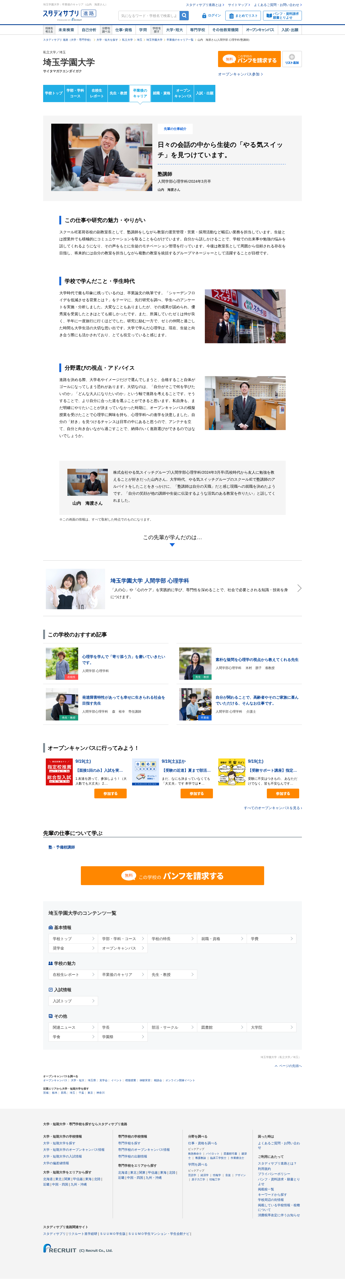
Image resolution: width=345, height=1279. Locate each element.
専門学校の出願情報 (132, 1156)
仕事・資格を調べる (202, 1143)
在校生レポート (97, 93)
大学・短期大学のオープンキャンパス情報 (74, 1150)
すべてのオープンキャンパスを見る (272, 808)
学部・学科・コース (119, 939)
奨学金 (58, 948)
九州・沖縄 (79, 1184)
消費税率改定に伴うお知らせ (279, 1215)
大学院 (256, 1027)
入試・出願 (290, 30)
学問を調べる (198, 1164)
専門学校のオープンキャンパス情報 (144, 1150)
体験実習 (145, 1080)
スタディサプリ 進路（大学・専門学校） (67, 39)
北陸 (97, 1179)
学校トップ (54, 93)
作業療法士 (237, 1157)
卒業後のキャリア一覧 (180, 39)
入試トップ (62, 1001)
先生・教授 (118, 93)
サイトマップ (237, 5)
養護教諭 (200, 1157)
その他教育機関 (225, 30)
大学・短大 (175, 30)
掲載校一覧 (266, 1189)
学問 (143, 30)
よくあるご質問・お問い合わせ (276, 5)
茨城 (46, 1092)
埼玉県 (92, 1080)
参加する (110, 794)
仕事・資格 (124, 30)
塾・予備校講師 (62, 847)
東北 (58, 1179)
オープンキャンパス (260, 30)
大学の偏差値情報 (56, 1163)
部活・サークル (165, 1027)
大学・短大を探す (107, 39)
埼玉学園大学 (154, 39)
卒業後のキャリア (140, 93)
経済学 (205, 1175)
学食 (56, 1037)
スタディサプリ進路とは (204, 5)
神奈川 (100, 1092)
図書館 (207, 1027)
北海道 (48, 1179)
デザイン (240, 1175)
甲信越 (78, 1179)
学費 (254, 939)
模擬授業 (130, 1080)
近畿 (46, 1184)
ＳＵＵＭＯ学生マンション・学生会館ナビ (158, 1234)
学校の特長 (161, 939)
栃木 (54, 1092)
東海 (88, 1179)
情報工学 (214, 1179)
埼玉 (139, 39)
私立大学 (127, 39)
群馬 (63, 1092)
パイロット (212, 1153)
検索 (184, 15)
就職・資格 (161, 93)
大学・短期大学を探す (59, 1143)
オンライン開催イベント (180, 1080)
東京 (90, 1092)
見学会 (103, 1080)
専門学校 (198, 30)
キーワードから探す (272, 1195)
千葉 (81, 1092)
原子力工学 (198, 1179)
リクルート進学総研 (82, 1234)
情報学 (217, 1175)
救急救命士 (195, 1153)
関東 (67, 1179)
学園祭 (107, 1037)
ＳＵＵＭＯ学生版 (113, 1234)
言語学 (192, 1175)
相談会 (158, 1080)
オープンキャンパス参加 (239, 74)
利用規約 (264, 1169)
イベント (116, 1080)
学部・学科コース (75, 93)
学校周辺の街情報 (271, 1200)
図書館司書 (230, 1153)
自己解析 (89, 30)
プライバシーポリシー (274, 1174)
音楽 (228, 1175)
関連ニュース (64, 1027)
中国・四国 (60, 1184)
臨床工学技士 (218, 1157)
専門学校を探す (129, 1143)
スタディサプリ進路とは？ (277, 1163)
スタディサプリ (54, 1234)
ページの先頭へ (290, 1066)
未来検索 (66, 30)
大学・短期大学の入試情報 (62, 1156)
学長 (106, 1027)
